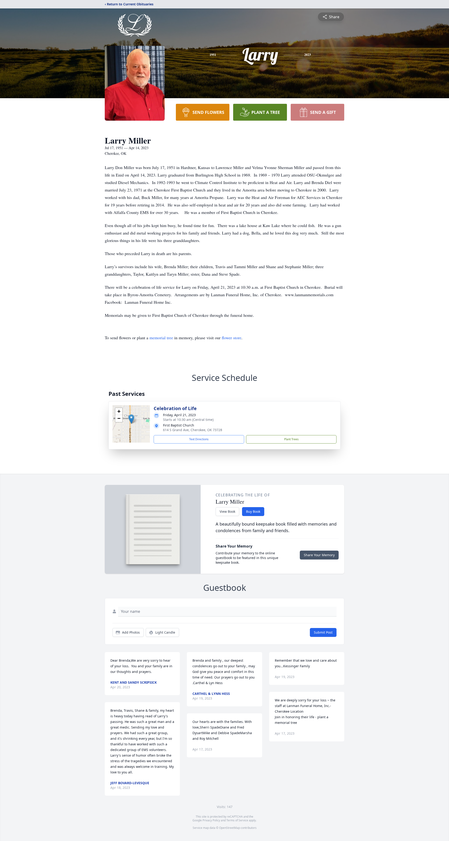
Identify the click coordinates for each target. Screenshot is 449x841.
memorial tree (161, 337)
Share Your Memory (319, 555)
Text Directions (199, 439)
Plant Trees (291, 439)
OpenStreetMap (229, 828)
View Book (227, 511)
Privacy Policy (211, 820)
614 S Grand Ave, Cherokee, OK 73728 (192, 430)
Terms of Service (237, 820)
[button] (131, 419)
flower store (231, 337)
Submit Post (323, 632)
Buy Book (253, 511)
